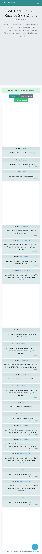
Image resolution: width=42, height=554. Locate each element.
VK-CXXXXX (24, 360)
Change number (26, 96)
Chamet (23, 148)
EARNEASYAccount (23, 240)
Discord (23, 172)
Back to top (36, 551)
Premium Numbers (21, 100)
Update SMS (14, 96)
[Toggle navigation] (37, 3)
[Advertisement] (21, 60)
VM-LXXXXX (24, 226)
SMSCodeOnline (8, 3)
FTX (23, 402)
